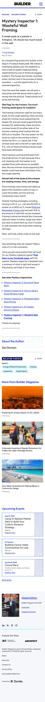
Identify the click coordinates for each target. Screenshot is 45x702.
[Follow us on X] (7, 625)
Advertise (5, 660)
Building (5, 14)
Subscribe (25, 607)
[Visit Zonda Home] (12, 681)
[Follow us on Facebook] (12, 625)
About (4, 656)
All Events (6, 580)
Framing (33, 367)
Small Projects (21, 371)
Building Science (19, 14)
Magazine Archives (29, 612)
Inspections (7, 371)
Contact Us (6, 665)
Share (39, 14)
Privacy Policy (7, 669)
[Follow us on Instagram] (16, 625)
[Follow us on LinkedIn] (3, 625)
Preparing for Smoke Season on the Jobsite (20, 413)
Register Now (10, 533)
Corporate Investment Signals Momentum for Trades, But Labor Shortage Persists (21, 449)
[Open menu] (41, 4)
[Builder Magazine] (22, 3)
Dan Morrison (9, 52)
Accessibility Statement (11, 674)
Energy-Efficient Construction (14, 367)
